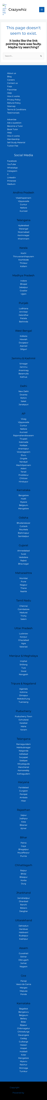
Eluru (23, 455)
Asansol (23, 346)
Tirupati (23, 439)
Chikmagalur (23, 1028)
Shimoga (23, 1068)
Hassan (23, 1045)
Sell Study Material (16, 142)
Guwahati (23, 953)
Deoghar (23, 911)
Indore (23, 281)
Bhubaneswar (23, 523)
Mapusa (23, 991)
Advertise (11, 119)
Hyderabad (23, 225)
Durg (23, 883)
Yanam (23, 730)
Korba (24, 880)
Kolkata (23, 336)
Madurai (24, 612)
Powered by (18, 1093)
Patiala (23, 318)
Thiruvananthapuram (23, 256)
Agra (23, 643)
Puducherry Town (23, 716)
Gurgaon (23, 791)
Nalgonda (23, 751)
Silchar (23, 957)
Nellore (23, 208)
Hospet (23, 1048)
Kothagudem (23, 774)
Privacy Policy (13, 100)
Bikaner (23, 825)
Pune (23, 581)
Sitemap (11, 106)
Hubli (23, 499)
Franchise (12, 90)
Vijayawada (23, 201)
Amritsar (23, 312)
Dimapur (23, 695)
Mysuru (23, 1061)
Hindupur (23, 481)
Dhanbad (23, 901)
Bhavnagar (23, 564)
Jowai (23, 671)
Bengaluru (23, 1012)
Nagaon (23, 966)
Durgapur (23, 342)
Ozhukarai (24, 720)
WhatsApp (12, 168)
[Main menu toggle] (41, 9)
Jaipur (23, 815)
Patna (24, 843)
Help (9, 93)
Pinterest (11, 181)
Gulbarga (23, 1042)
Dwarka (23, 395)
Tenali (23, 472)
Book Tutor (12, 129)
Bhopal (23, 284)
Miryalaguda (23, 764)
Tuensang (23, 702)
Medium (11, 184)
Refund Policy (14, 103)
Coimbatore (23, 609)
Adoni (23, 468)
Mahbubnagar (24, 747)
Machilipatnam (23, 465)
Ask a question (14, 123)
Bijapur (23, 1025)
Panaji (23, 981)
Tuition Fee (12, 146)
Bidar (23, 1022)
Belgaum (23, 505)
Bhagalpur (23, 849)
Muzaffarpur (23, 852)
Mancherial (23, 767)
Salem (23, 619)
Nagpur (23, 585)
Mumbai (23, 578)
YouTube (11, 164)
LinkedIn (11, 177)
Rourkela (23, 529)
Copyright (14, 1087)
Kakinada (23, 442)
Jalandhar (23, 315)
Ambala (23, 797)
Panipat (23, 794)
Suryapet (23, 757)
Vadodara (23, 557)
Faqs (9, 86)
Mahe (23, 726)
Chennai (23, 606)
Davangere (23, 1035)
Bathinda (23, 321)
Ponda (23, 994)
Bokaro (23, 908)
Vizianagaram (23, 452)
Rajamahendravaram (23, 435)
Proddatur (24, 475)
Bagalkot (23, 1009)
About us (11, 73)
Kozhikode (23, 260)
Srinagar (23, 364)
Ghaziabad (23, 640)
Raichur (23, 1064)
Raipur (23, 870)
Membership (13, 139)
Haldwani (23, 932)
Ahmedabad (23, 551)
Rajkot (23, 560)
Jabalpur (23, 287)
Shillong (23, 664)
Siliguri (23, 349)
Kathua (23, 377)
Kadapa (23, 445)
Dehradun (23, 926)
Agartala (23, 689)
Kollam (23, 266)
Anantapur (23, 448)
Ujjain (23, 294)
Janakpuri (23, 404)
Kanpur (23, 637)
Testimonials (13, 113)
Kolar (23, 1055)
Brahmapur (23, 533)
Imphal (23, 661)
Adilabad (23, 754)
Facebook (12, 161)
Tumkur (23, 1071)
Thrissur (23, 263)
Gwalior (23, 290)
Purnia (23, 856)
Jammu (23, 367)
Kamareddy (23, 770)
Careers (11, 80)
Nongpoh (23, 674)
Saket (23, 401)
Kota (23, 822)
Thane (23, 588)
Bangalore (24, 495)
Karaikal (23, 723)
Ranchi (23, 905)
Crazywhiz (17, 9)
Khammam (23, 239)
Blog (9, 76)
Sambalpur (23, 536)
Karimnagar (23, 235)
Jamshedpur (23, 898)
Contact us (12, 83)
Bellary (23, 1018)
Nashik (23, 591)
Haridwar (23, 929)
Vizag (23, 419)
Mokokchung (23, 699)
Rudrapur (23, 936)
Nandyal (23, 462)
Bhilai (23, 874)
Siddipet (23, 760)
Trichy (24, 616)
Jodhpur (23, 818)
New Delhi (24, 391)
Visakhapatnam (23, 198)
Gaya (23, 846)
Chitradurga (23, 1032)
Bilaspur (24, 877)
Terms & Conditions (16, 109)
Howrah (23, 339)
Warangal (23, 229)
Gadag (23, 1038)
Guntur (23, 204)
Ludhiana (23, 308)
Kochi (23, 253)
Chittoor (24, 478)
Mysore (23, 502)
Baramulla (24, 373)
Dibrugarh (24, 960)
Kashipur (23, 939)
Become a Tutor (15, 126)
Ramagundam (23, 744)
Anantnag (23, 370)
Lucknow (23, 633)
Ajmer (23, 828)
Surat (23, 554)
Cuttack (23, 526)
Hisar (23, 801)
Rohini (23, 398)
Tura (23, 668)
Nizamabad (23, 232)
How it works (13, 96)
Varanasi (23, 647)
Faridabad (24, 787)
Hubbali (23, 1051)
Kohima (23, 692)
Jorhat (23, 963)
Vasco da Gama (23, 984)
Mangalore (23, 508)
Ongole (23, 458)
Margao (23, 988)
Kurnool (23, 211)
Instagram (12, 171)
